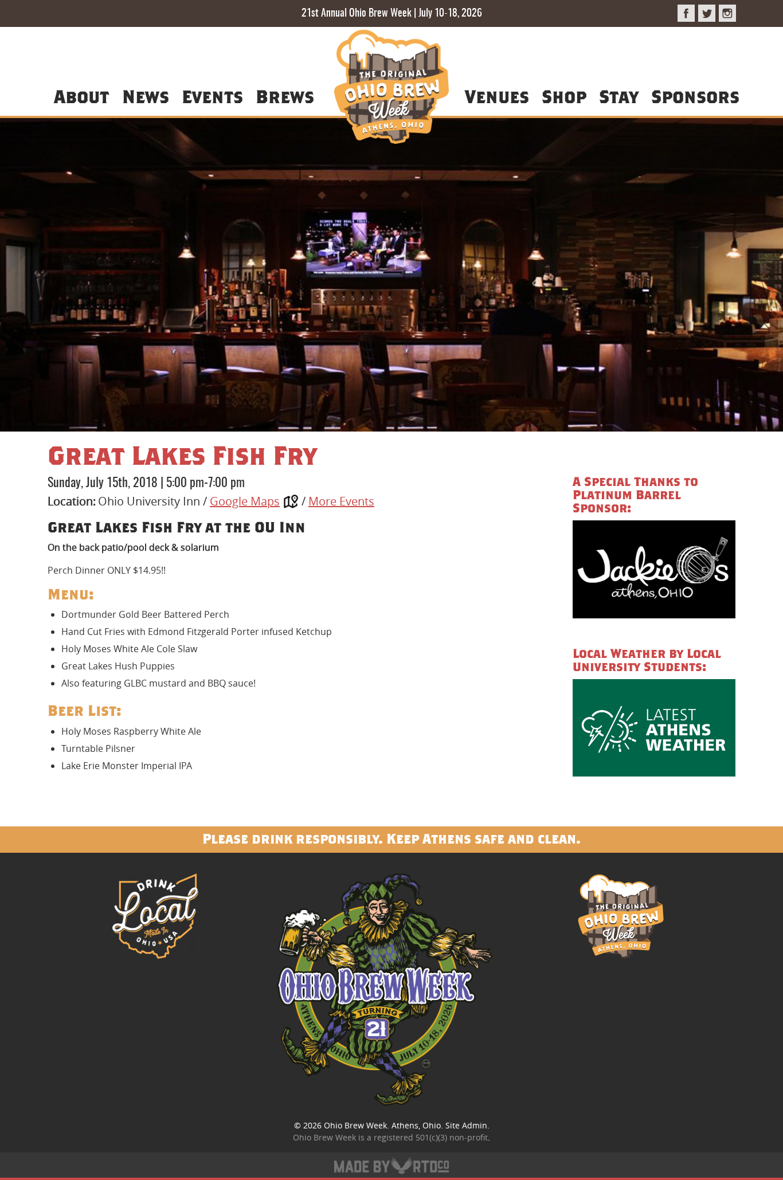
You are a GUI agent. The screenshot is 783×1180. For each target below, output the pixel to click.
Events (212, 96)
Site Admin (466, 1125)
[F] (686, 13)
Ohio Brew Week (355, 1125)
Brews (285, 96)
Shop (564, 96)
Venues (497, 96)
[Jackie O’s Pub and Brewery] (654, 571)
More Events (341, 501)
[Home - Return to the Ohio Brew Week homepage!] (391, 88)
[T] (706, 13)
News (145, 96)
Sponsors (695, 96)
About (81, 96)
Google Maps (245, 501)
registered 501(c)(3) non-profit (431, 1137)
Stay (618, 96)
